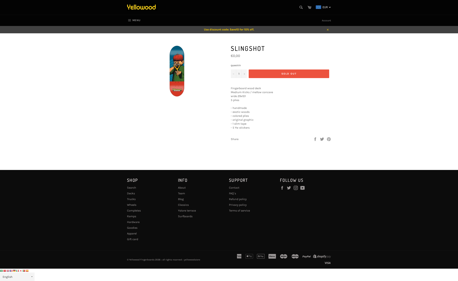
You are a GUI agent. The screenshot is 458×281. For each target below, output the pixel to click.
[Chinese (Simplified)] (4, 270)
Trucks (131, 199)
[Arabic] (1, 270)
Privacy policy (238, 204)
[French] (11, 270)
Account (326, 20)
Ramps (131, 216)
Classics (183, 204)
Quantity (236, 65)
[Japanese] (21, 270)
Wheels (131, 204)
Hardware (133, 222)
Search (131, 187)
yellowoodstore (192, 259)
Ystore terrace (187, 210)
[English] (8, 270)
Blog (181, 199)
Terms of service (239, 210)
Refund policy (238, 199)
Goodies (132, 227)
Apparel (132, 233)
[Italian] (17, 270)
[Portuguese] (24, 270)
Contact (234, 187)
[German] (14, 270)
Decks (131, 193)
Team (181, 193)
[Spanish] (27, 270)
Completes (134, 210)
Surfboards (185, 216)
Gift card (132, 239)
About (182, 187)
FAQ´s (232, 193)
